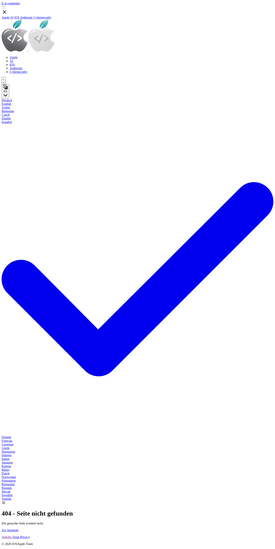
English (6, 104)
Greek (5, 448)
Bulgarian (8, 111)
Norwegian (9, 477)
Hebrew (7, 455)
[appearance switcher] (4, 80)
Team (16, 537)
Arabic (6, 107)
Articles (7, 537)
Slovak (6, 491)
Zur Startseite (10, 530)
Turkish (6, 498)
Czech (6, 114)
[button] (4, 503)
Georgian (7, 444)
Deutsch (7, 100)
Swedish (7, 495)
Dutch (5, 473)
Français (7, 440)
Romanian (8, 484)
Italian (5, 459)
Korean (6, 466)
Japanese (7, 462)
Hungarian (8, 451)
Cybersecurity (42, 17)
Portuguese (9, 480)
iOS (16, 17)
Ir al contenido (11, 3)
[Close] (4, 14)
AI (11, 17)
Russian (7, 488)
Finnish (6, 437)
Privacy (25, 537)
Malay (6, 469)
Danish (6, 118)
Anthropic (26, 17)
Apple (5, 17)
